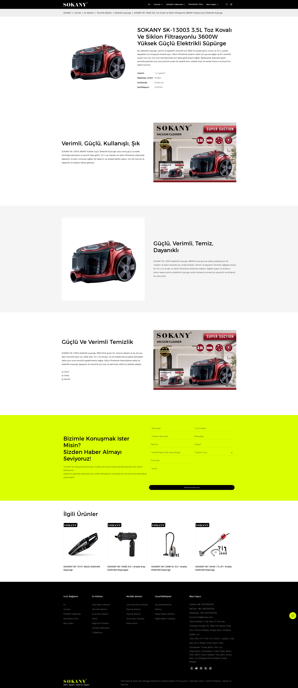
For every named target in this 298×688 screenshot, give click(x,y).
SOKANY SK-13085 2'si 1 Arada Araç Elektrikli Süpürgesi (126, 568)
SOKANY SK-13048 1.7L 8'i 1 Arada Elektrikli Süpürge (213, 568)
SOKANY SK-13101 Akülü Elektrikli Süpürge (81, 568)
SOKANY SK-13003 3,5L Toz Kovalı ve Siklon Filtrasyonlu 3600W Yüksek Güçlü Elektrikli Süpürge (178, 13)
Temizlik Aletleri (104, 13)
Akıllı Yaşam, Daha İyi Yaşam (76, 685)
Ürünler (77, 13)
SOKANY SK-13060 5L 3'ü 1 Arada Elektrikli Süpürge (169, 568)
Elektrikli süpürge (123, 13)
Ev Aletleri (89, 13)
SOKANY (67, 13)
